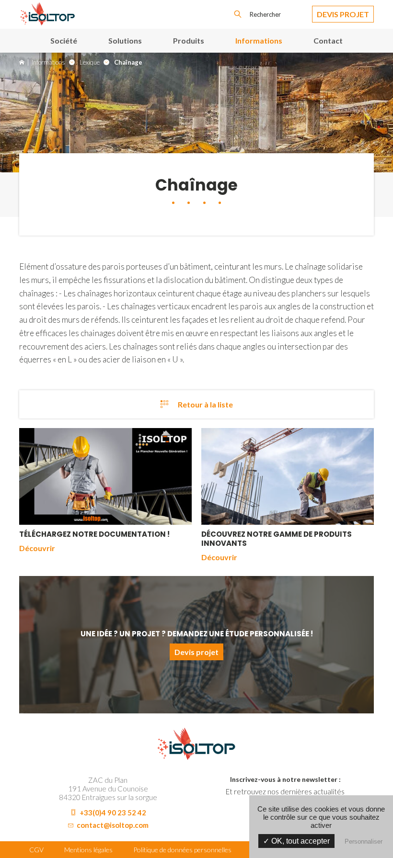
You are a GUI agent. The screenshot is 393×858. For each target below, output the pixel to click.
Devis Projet (343, 14)
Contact (328, 40)
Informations (258, 40)
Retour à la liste (205, 404)
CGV (36, 850)
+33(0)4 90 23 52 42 (113, 812)
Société (63, 40)
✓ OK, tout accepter (296, 841)
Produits (188, 40)
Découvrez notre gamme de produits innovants (276, 538)
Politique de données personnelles (182, 850)
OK (238, 14)
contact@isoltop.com (113, 825)
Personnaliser (363, 841)
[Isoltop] (47, 22)
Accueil (21, 62)
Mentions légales (88, 850)
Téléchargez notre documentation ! (94, 534)
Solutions (125, 40)
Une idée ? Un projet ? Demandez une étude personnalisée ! (197, 634)
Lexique (90, 62)
